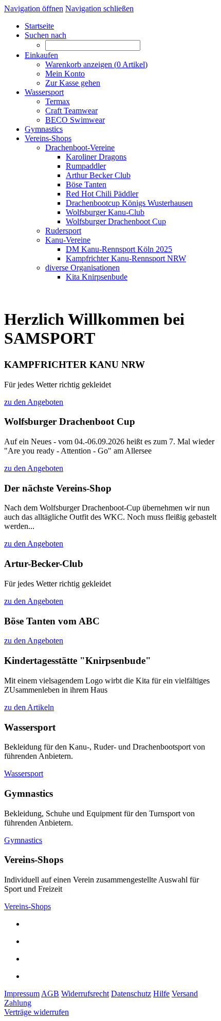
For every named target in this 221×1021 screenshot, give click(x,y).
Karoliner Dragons (96, 156)
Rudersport (63, 230)
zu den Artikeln (29, 707)
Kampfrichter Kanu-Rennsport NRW (126, 258)
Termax (57, 101)
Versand (185, 993)
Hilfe (161, 993)
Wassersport (23, 773)
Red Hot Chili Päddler (102, 193)
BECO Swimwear (75, 119)
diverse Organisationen (82, 267)
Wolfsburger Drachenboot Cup (116, 221)
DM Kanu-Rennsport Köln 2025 (119, 249)
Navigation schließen (99, 8)
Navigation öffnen (33, 8)
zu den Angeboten (33, 402)
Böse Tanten (86, 184)
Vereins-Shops (27, 906)
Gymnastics (23, 840)
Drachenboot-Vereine (80, 147)
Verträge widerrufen (36, 1012)
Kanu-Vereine (67, 239)
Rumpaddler (86, 166)
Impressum (22, 993)
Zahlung (17, 1002)
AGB (50, 993)
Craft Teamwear (71, 110)
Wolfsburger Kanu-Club (105, 212)
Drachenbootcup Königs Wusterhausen (129, 203)
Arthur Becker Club (98, 175)
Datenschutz (131, 993)
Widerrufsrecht (85, 993)
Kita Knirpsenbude (96, 276)
